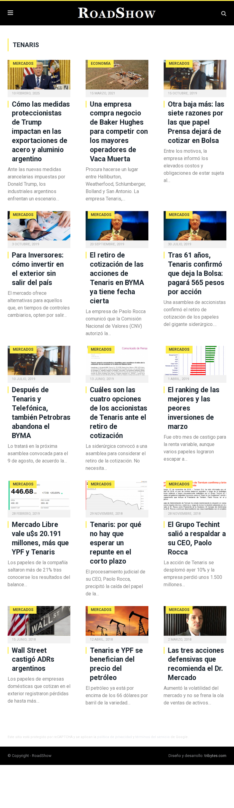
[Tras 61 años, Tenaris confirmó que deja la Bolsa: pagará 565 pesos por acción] (195, 227)
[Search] (223, 13)
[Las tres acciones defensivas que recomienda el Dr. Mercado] (195, 622)
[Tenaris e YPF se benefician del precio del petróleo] (117, 622)
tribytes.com (215, 755)
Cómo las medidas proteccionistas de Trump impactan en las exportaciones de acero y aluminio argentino (41, 131)
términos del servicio (152, 737)
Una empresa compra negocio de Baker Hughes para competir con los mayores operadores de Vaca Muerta (119, 131)
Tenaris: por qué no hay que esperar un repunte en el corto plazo (115, 543)
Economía (101, 63)
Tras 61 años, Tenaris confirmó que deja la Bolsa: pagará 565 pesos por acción (196, 273)
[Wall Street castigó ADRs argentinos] (39, 622)
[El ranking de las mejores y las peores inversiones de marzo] (195, 362)
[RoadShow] (117, 12)
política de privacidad (114, 737)
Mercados (23, 63)
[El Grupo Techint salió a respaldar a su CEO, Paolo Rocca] (195, 497)
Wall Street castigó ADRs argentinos (33, 659)
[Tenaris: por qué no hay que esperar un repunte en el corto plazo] (117, 497)
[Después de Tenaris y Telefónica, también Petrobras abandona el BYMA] (39, 362)
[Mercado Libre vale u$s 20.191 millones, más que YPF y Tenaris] (39, 497)
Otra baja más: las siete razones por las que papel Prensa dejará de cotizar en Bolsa (196, 122)
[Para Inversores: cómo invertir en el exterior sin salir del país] (39, 227)
